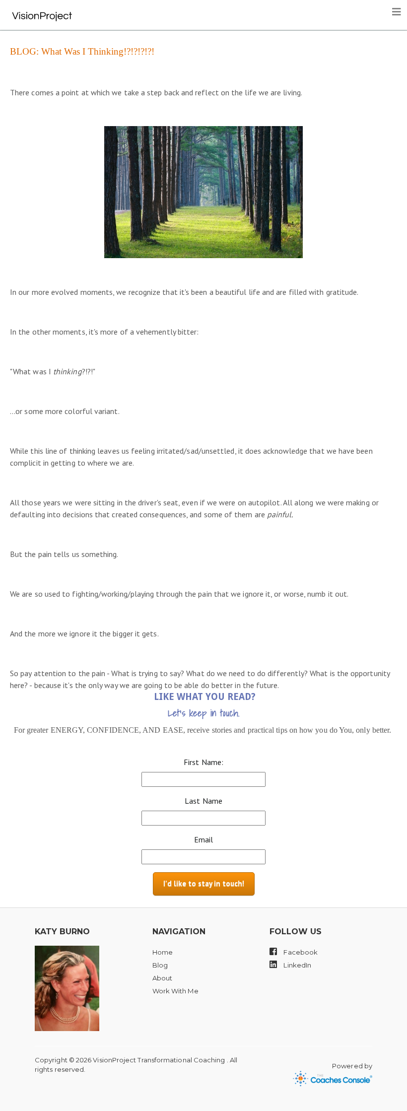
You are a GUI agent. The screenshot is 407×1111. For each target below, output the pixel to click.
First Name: (203, 762)
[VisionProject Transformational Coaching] (42, 12)
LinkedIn (296, 965)
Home (162, 952)
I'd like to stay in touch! (203, 883)
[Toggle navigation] (396, 12)
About (162, 978)
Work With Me (175, 991)
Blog (160, 965)
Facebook (300, 952)
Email (203, 839)
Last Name (203, 801)
